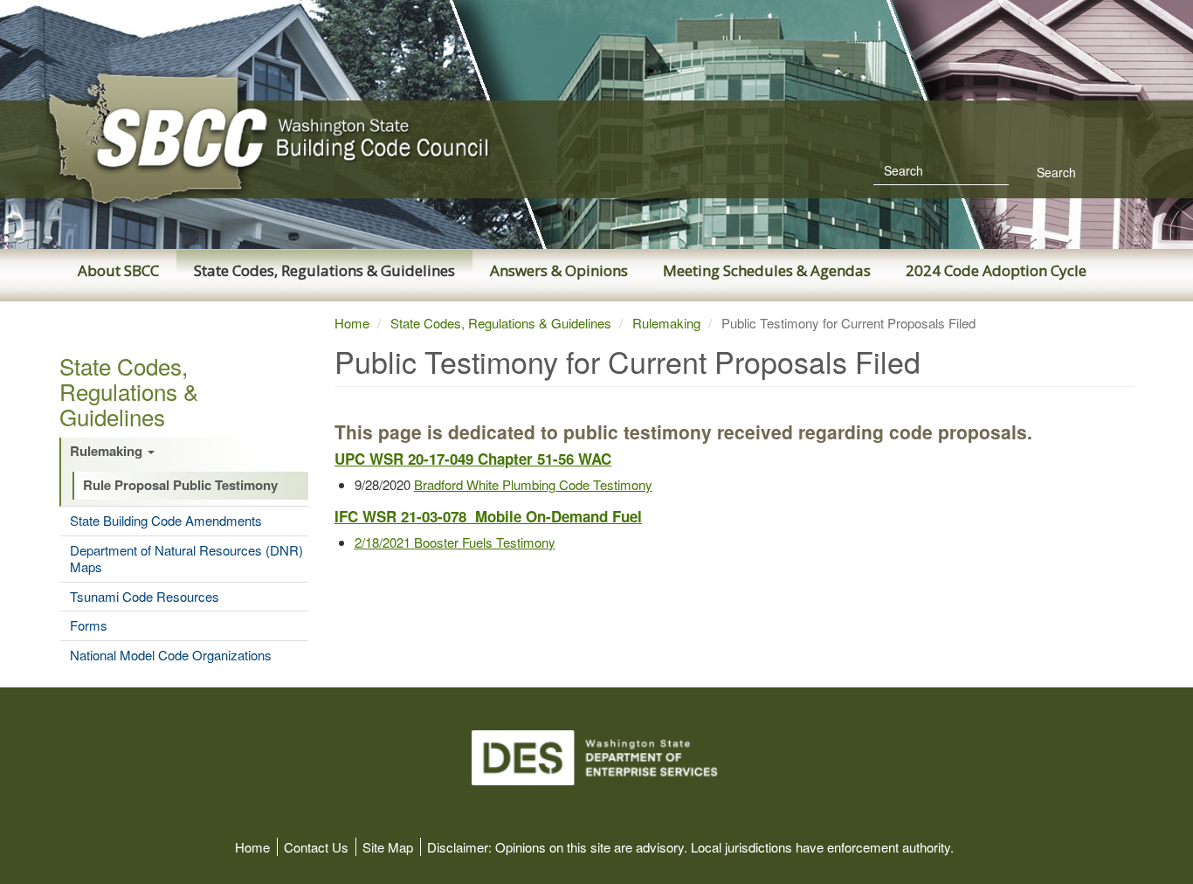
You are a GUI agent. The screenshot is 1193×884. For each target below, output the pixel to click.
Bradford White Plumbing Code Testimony (533, 484)
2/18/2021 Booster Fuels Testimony (455, 542)
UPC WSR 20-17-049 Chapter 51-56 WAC (472, 458)
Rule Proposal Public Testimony (180, 485)
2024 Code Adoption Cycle (996, 270)
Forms (88, 625)
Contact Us (316, 847)
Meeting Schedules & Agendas (767, 270)
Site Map (387, 847)
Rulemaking (108, 451)
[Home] (308, 139)
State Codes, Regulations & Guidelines (324, 270)
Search (1054, 172)
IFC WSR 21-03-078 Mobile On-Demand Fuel (488, 516)
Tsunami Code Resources (144, 596)
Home (351, 323)
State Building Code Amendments (166, 520)
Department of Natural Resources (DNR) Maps (186, 559)
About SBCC (118, 270)
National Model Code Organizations (171, 655)
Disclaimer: (459, 847)
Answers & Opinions (559, 270)
